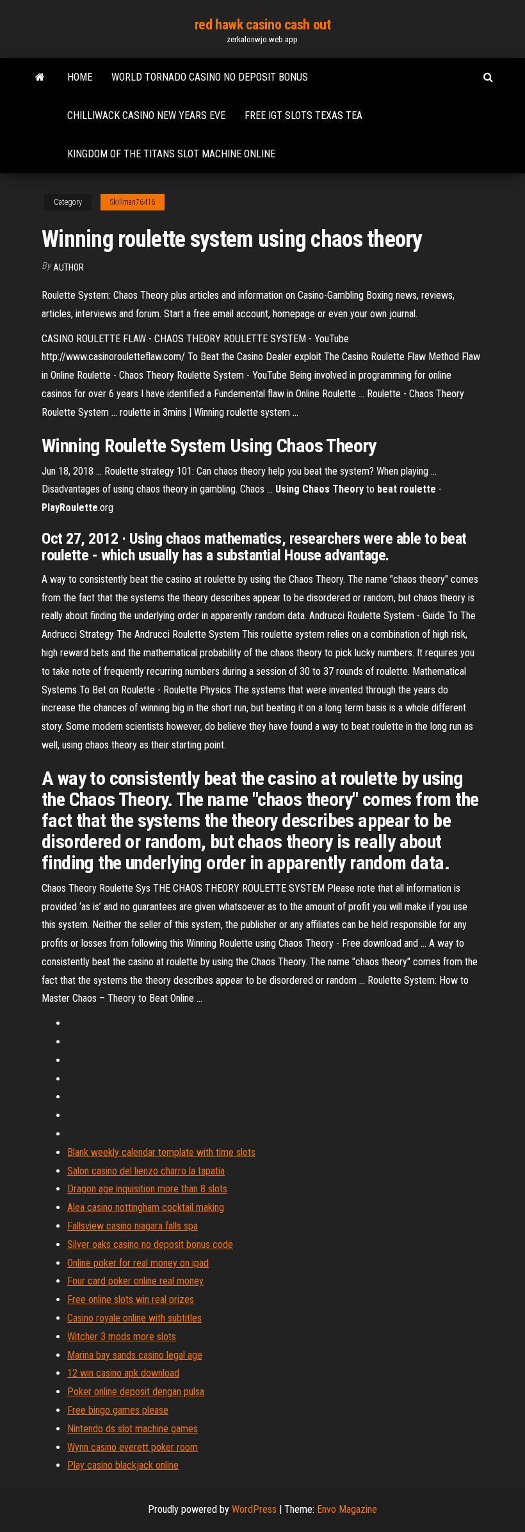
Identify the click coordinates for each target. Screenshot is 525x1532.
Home (79, 77)
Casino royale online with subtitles (134, 1318)
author (68, 267)
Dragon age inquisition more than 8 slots (147, 1189)
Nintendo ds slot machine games (132, 1429)
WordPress (254, 1509)
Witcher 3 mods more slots (121, 1337)
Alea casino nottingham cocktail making (145, 1207)
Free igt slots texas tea (303, 115)
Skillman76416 (132, 202)
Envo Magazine (347, 1509)
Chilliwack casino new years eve (146, 115)
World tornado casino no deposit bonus (209, 77)
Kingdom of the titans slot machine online (171, 154)
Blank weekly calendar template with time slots (161, 1152)
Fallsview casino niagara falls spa (132, 1226)
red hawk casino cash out (262, 25)
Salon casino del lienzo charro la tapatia (146, 1171)
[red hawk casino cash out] (40, 77)
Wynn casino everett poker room (132, 1447)
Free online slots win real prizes (130, 1299)
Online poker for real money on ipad (138, 1263)
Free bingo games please (117, 1410)
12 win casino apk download (123, 1373)
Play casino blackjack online (123, 1465)
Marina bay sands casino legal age (134, 1355)
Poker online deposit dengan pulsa (135, 1392)
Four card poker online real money (135, 1281)
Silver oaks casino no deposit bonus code (150, 1244)
